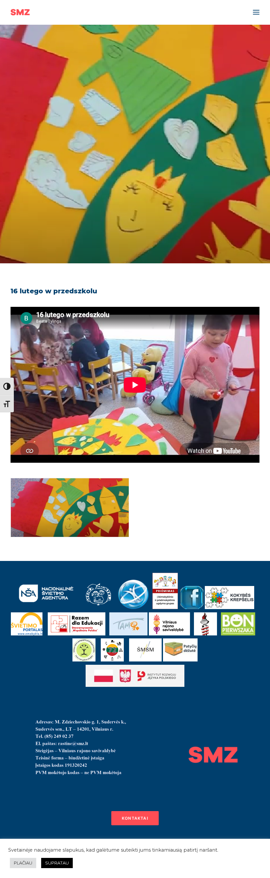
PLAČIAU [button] (23, 862)
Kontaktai (135, 818)
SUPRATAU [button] (57, 862)
